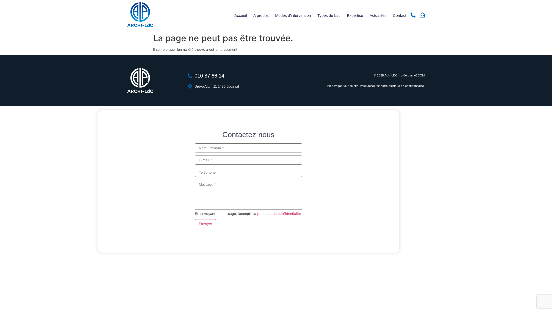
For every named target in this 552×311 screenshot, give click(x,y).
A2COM (419, 75)
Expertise (355, 15)
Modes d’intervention (293, 15)
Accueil (240, 15)
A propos (261, 15)
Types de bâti (328, 15)
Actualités (378, 15)
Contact (399, 15)
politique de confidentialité (406, 85)
